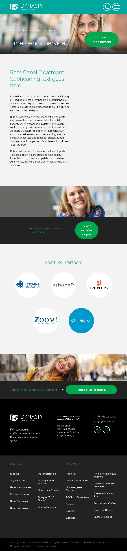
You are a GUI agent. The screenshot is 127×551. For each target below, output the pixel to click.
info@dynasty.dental (104, 421)
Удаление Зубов (103, 516)
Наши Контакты (19, 508)
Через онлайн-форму (86, 230)
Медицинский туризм (46, 482)
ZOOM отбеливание (77, 497)
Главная (15, 30)
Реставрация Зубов (105, 503)
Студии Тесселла (45, 546)
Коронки (71, 473)
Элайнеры (71, 517)
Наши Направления (20, 487)
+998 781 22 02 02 (105, 416)
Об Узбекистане (47, 473)
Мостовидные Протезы (74, 489)
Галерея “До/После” (46, 499)
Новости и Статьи (48, 490)
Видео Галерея (47, 507)
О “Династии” (17, 480)
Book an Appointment (101, 39)
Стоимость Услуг (20, 494)
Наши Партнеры (19, 501)
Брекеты (71, 511)
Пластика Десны (103, 510)
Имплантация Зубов (77, 480)
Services (27, 30)
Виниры (70, 504)
